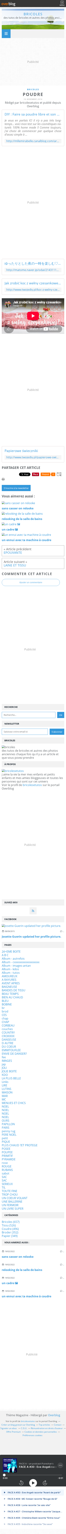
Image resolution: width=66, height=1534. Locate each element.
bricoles (33, 14)
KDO (5, 1075)
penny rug (8, 1131)
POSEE (6, 1149)
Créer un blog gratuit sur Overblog (18, 1424)
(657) (11, 1222)
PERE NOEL (9, 1135)
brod (5, 1011)
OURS (5, 1121)
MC (4, 1099)
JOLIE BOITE (9, 1071)
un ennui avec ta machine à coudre (26, 1296)
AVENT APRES (11, 983)
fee (4, 1057)
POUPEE (7, 1152)
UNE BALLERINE (12, 1201)
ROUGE (6, 1166)
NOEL (5, 1106)
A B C (5, 955)
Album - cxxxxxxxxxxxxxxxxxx (20, 962)
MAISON (7, 1092)
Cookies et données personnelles (40, 1431)
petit (5, 1138)
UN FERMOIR (10, 1205)
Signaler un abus (8, 1428)
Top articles (44, 1424)
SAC (4, 1177)
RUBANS (7, 1170)
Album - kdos (10, 969)
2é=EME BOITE (11, 951)
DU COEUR (9, 1047)
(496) (10, 1229)
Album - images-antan (16, 966)
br (3, 1008)
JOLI (4, 1068)
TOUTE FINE (9, 1191)
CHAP (5, 1022)
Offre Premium (13, 1431)
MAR (5, 1096)
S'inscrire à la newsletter (16, 488)
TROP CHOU (10, 1194)
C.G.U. (24, 1428)
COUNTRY (8, 1032)
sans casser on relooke (17, 1257)
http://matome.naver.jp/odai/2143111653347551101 (33, 270)
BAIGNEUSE (9, 987)
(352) (10, 1232)
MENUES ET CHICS (14, 1103)
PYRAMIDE (8, 1159)
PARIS (5, 1128)
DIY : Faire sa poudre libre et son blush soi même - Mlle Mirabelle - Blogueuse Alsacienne (33, 114)
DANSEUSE (9, 1040)
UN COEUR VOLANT (14, 1198)
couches (7, 1029)
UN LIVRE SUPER (12, 1209)
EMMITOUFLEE (11, 1050)
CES (4, 1015)
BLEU (5, 1001)
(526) (9, 1225)
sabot (5, 1173)
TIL (3, 1187)
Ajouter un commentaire (30, 582)
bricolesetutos (32, 785)
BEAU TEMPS (10, 994)
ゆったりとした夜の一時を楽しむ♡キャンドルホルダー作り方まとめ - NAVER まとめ (33, 263)
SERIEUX (7, 1184)
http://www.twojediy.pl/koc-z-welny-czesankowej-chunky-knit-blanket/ (33, 289)
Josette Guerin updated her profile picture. (31, 937)
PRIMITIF (7, 1156)
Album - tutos (11, 973)
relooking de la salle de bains (22, 1270)
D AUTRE (7, 1043)
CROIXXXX (8, 1036)
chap (5, 1018)
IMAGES (7, 1061)
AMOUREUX (9, 976)
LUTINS (6, 1089)
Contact (57, 1424)
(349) (10, 1236)
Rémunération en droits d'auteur (47, 1428)
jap (4, 1064)
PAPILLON (8, 1124)
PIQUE (6, 1142)
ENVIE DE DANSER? (14, 1054)
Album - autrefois (13, 959)
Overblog (54, 1415)
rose (5, 1163)
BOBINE (7, 1004)
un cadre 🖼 (10, 1283)
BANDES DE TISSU (13, 990)
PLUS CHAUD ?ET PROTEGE (19, 1145)
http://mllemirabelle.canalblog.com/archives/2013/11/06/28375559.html (33, 141)
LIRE (4, 1085)
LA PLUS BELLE (11, 1078)
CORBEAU (8, 1025)
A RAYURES (9, 980)
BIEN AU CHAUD (12, 997)
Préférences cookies (32, 1435)
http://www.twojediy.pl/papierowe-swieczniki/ (33, 457)
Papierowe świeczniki (21, 451)
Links (5, 1082)
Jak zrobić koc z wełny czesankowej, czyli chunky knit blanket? (33, 283)
